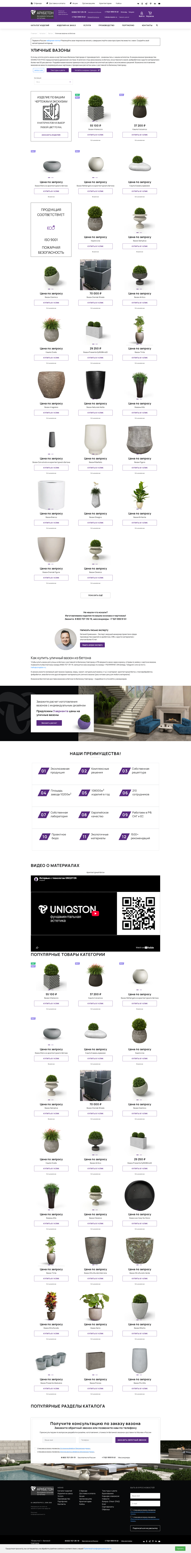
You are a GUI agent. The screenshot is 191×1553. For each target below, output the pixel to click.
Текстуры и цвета (58, 70)
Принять (180, 1548)
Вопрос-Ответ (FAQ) (111, 1501)
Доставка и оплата (57, 3)
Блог (104, 1504)
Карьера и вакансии (110, 1496)
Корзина (150, 16)
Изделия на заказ (66, 25)
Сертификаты (108, 1507)
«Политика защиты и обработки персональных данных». (77, 1452)
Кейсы (118, 3)
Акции (75, 3)
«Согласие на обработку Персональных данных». (75, 1448)
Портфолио (128, 25)
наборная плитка (53, 40)
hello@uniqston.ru (111, 17)
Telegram (131, 12)
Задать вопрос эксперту (92, 645)
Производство (106, 25)
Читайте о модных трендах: (86, 70)
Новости (105, 1499)
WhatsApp (124, 12)
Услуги (87, 25)
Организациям (88, 3)
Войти (142, 16)
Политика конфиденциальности (38, 1513)
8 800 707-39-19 (79, 12)
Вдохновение (108, 1493)
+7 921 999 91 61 (79, 17)
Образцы (106, 1509)
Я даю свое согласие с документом (64, 1448)
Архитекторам (105, 3)
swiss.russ (38, 70)
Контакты (147, 25)
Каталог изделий (40, 25)
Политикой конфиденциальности (97, 1548)
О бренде (38, 3)
